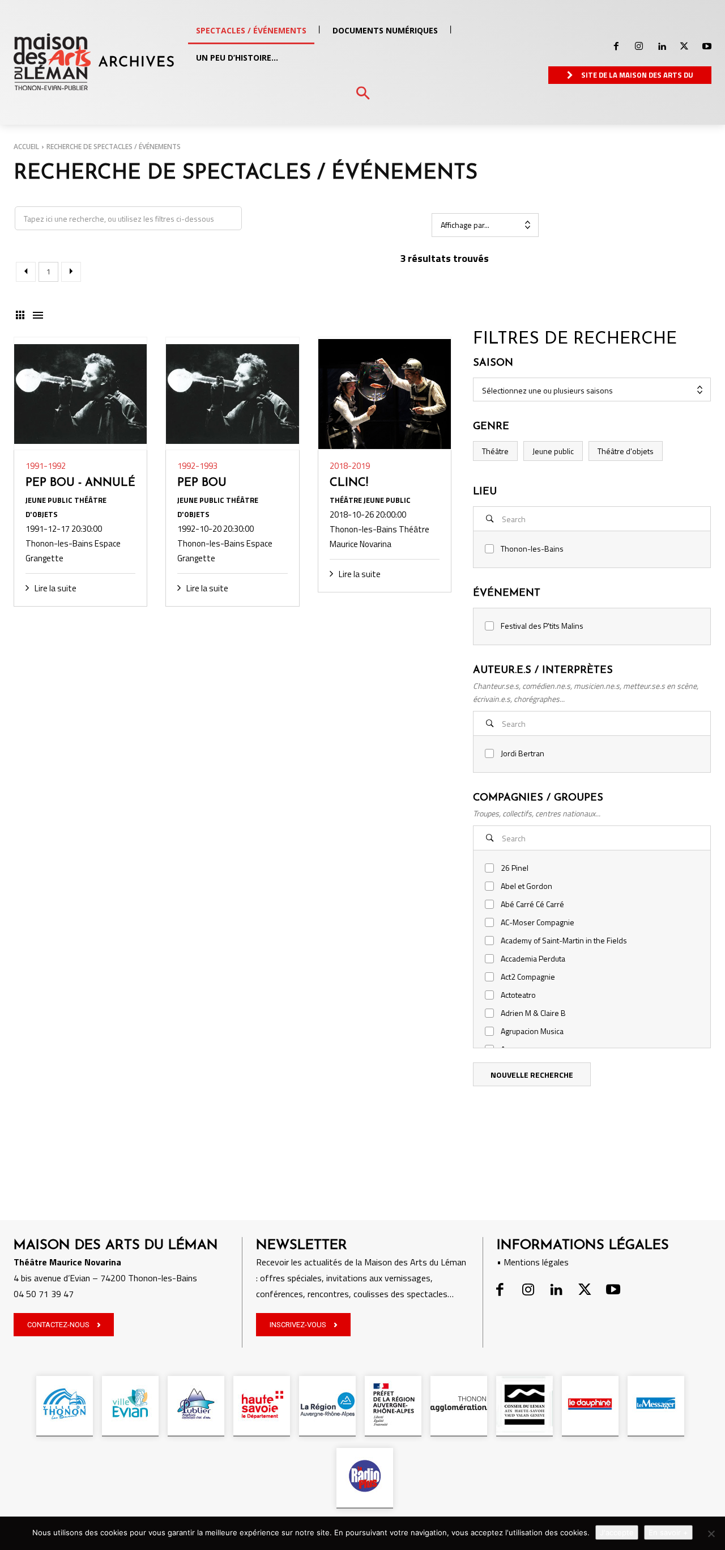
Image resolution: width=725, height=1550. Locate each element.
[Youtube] (707, 46)
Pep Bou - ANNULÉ (80, 483)
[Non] (711, 1533)
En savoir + (668, 1532)
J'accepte (617, 1532)
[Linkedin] (661, 46)
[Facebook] (616, 46)
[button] (363, 94)
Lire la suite (55, 588)
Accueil (26, 146)
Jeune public (553, 451)
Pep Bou (202, 483)
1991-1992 (45, 465)
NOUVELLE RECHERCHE (532, 1075)
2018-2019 (350, 465)
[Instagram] (639, 46)
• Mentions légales (533, 1262)
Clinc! (349, 483)
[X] (684, 46)
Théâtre (495, 451)
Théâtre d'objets (626, 451)
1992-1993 (197, 465)
